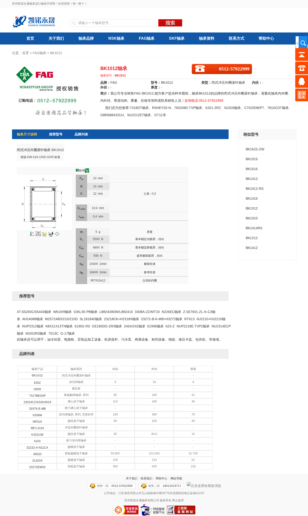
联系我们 (146, 478)
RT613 (189, 319)
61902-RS (82, 326)
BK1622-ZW (255, 149)
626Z (37, 382)
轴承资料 (206, 38)
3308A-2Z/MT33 (147, 312)
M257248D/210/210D (61, 319)
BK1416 (252, 198)
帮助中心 (266, 38)
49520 (37, 454)
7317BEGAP (37, 395)
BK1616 (252, 169)
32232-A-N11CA (37, 447)
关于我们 (56, 38)
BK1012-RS (254, 189)
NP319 (37, 421)
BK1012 (252, 208)
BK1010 (252, 218)
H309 (37, 389)
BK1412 (252, 179)
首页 (30, 38)
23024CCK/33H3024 (37, 402)
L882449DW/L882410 (116, 312)
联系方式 (236, 38)
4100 (37, 441)
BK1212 (252, 238)
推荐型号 (56, 134)
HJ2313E (37, 434)
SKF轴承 (177, 38)
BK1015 (252, 159)
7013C (53, 333)
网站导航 (176, 478)
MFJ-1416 (37, 428)
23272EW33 (37, 467)
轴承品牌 (86, 38)
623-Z (170, 326)
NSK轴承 (116, 38)
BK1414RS (254, 228)
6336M (37, 415)
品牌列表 (81, 134)
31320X (37, 460)
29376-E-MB (37, 408)
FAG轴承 (146, 38)
